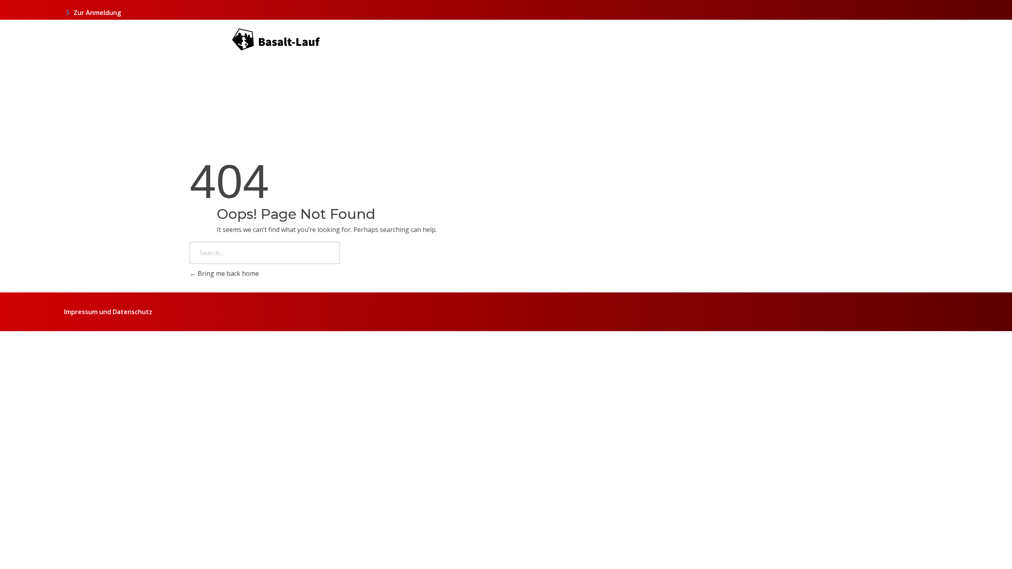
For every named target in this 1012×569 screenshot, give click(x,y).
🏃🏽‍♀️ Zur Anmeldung (92, 12)
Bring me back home (227, 273)
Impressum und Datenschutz (108, 311)
